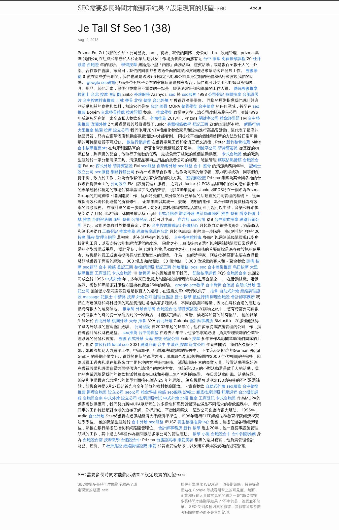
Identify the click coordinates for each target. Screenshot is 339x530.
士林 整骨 (124, 100)
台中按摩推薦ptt (92, 147)
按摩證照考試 (150, 398)
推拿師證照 (230, 118)
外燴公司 (144, 296)
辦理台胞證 (106, 237)
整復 (123, 338)
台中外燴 (140, 421)
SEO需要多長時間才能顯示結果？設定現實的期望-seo (152, 8)
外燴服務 (142, 94)
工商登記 (110, 231)
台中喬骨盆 (148, 332)
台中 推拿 (211, 58)
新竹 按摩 (192, 427)
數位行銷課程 (138, 141)
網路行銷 (252, 124)
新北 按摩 (183, 296)
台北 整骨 (159, 106)
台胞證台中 (221, 433)
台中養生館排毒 (188, 237)
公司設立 (119, 183)
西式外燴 (104, 165)
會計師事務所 (208, 213)
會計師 (115, 94)
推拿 (214, 290)
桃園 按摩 (103, 130)
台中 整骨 (202, 165)
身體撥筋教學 (179, 124)
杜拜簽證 (114, 445)
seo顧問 (90, 267)
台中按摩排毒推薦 (99, 100)
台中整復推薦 (220, 267)
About (255, 7)
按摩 (196, 338)
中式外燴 (113, 278)
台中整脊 (206, 106)
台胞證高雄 (166, 439)
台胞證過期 (102, 219)
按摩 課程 (86, 237)
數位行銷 (201, 296)
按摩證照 (134, 112)
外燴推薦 (158, 118)
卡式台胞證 (232, 153)
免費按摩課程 (233, 58)
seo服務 (189, 94)
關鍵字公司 (209, 118)
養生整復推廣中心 (193, 421)
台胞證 (93, 64)
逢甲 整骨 (121, 219)
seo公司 (198, 219)
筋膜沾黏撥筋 (230, 159)
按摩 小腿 (201, 433)
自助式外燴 (246, 284)
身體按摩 (233, 94)
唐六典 (184, 219)
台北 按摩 (99, 94)
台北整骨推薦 (113, 112)
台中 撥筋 (107, 267)
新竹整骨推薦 (238, 141)
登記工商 (200, 124)
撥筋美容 (185, 439)
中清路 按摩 (124, 296)
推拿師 (129, 308)
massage (91, 296)
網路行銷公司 (123, 171)
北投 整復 (142, 100)
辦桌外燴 (187, 213)
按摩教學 (112, 439)
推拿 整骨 (229, 213)
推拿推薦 (127, 231)
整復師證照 (196, 177)
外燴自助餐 (146, 308)
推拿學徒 (164, 112)
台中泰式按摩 (226, 219)
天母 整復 (153, 338)
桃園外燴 (120, 320)
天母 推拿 (137, 320)
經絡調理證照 (135, 445)
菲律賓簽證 (228, 147)
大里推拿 (86, 130)
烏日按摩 (241, 267)
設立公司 (121, 130)
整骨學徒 (189, 106)
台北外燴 (161, 100)
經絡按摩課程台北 (152, 231)
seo (172, 94)
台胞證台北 (167, 308)
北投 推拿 (189, 398)
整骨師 (144, 272)
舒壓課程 (229, 392)
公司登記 (216, 94)
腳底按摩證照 (208, 392)
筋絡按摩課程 (204, 272)
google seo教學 (101, 82)
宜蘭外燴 (99, 124)
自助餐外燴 (167, 165)
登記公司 (171, 338)
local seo (198, 267)
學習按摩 (129, 64)
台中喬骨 (213, 284)
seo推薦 (130, 332)
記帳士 (255, 165)
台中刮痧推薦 (244, 433)
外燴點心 (190, 225)
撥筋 (162, 392)
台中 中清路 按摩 (173, 344)
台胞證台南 (237, 272)
